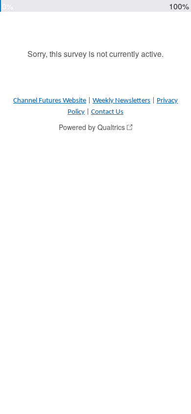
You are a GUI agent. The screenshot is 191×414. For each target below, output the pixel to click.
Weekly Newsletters (121, 100)
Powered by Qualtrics (92, 127)
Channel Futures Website (49, 100)
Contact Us (107, 112)
